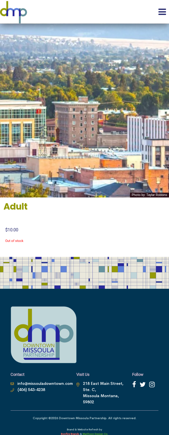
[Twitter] (143, 384)
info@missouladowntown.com (45, 383)
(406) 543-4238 (31, 389)
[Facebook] (134, 384)
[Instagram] (152, 384)
